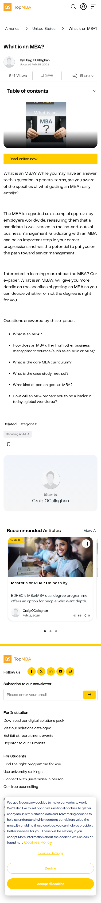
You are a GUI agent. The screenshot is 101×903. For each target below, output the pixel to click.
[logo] (17, 6)
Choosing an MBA (17, 434)
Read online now (23, 159)
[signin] (83, 6)
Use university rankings (23, 771)
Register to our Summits (24, 743)
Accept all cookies (50, 884)
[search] (73, 7)
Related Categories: (20, 424)
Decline (50, 868)
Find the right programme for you (32, 764)
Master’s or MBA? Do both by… (40, 583)
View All (90, 530)
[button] (45, 631)
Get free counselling (21, 786)
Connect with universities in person (33, 779)
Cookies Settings (50, 853)
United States (43, 28)
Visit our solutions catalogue (27, 728)
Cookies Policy (38, 842)
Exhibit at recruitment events (28, 735)
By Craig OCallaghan (35, 60)
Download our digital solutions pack (34, 720)
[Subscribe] (89, 695)
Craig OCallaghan (50, 501)
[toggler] (93, 6)
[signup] (42, 76)
